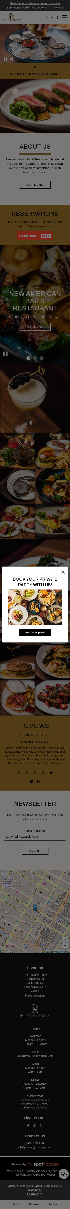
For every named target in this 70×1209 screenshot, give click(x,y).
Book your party (35, 632)
